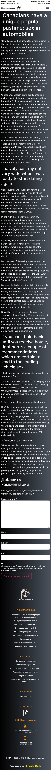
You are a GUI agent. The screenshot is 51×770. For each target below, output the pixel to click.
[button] (47, 8)
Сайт (3, 553)
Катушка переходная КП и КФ (25, 632)
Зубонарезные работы (26, 665)
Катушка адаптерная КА (25, 621)
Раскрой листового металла (25, 672)
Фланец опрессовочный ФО (25, 643)
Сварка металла (25, 676)
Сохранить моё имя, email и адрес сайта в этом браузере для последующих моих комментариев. (23, 568)
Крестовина (25, 639)
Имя (4, 532)
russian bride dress (26, 120)
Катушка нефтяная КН (25, 628)
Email (4, 543)
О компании (25, 696)
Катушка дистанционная (25, 624)
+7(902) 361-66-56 (44, 3)
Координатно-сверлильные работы (25, 668)
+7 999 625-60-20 (44, 1)
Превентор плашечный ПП (25, 646)
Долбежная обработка (26, 661)
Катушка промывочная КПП (25, 635)
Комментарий (9, 499)
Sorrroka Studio (33, 766)
